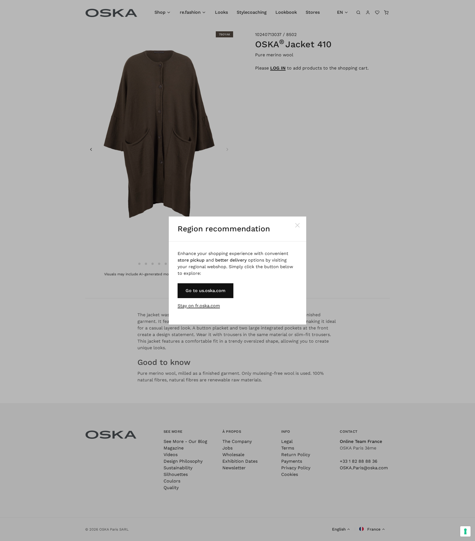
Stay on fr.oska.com (199, 305)
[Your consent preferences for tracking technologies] (465, 531)
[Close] (297, 225)
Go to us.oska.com (205, 290)
